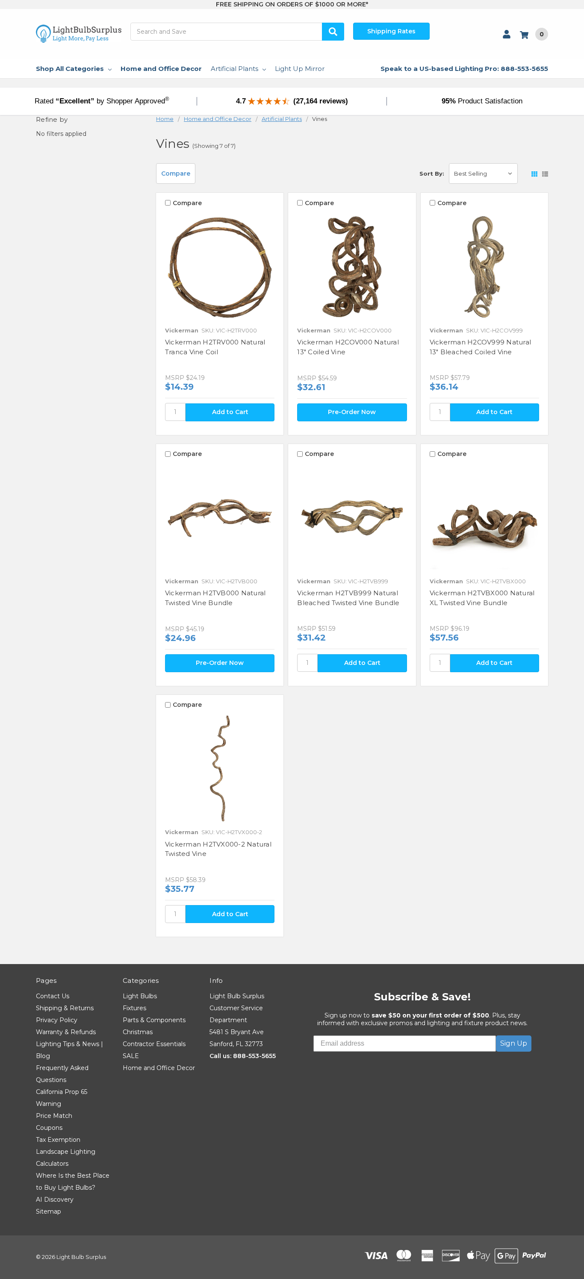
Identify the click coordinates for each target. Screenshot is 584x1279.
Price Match (54, 1116)
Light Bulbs (140, 996)
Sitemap (48, 1211)
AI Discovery (55, 1199)
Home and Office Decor (161, 69)
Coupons (49, 1128)
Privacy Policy (56, 1020)
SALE (131, 1056)
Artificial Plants (234, 69)
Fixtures (134, 1008)
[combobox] (237, 32)
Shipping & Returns (65, 1008)
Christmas (138, 1032)
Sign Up (513, 1043)
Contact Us (52, 996)
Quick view (220, 266)
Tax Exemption (58, 1140)
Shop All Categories (70, 69)
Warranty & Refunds (66, 1032)
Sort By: (431, 173)
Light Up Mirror (299, 69)
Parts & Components (154, 1020)
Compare (175, 173)
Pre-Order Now (352, 412)
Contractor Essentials (154, 1044)
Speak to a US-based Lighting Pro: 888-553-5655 (464, 69)
